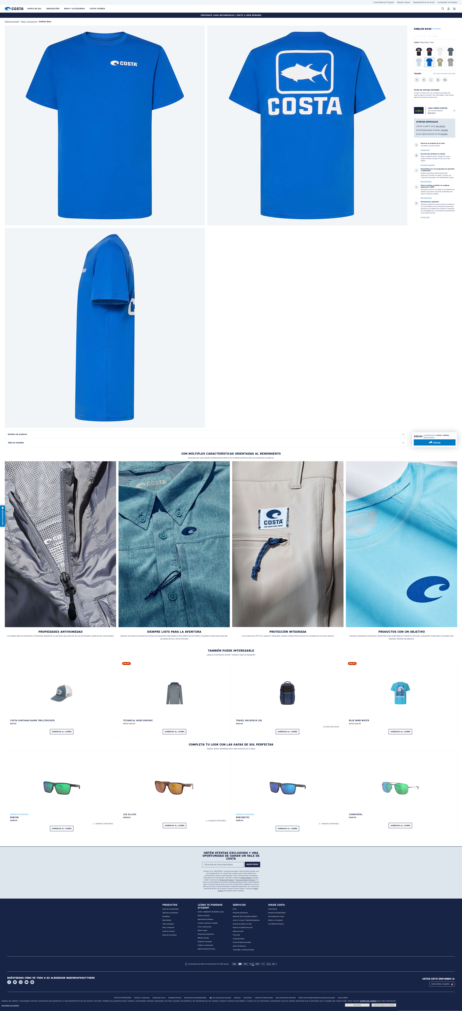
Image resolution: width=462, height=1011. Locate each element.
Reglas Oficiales (246, 878)
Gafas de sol (34, 8)
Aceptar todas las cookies (383, 1005)
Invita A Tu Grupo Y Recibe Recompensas (246, 920)
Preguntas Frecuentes (205, 941)
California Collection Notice (264, 998)
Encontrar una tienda (428, 165)
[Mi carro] (454, 9)
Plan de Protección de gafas (242, 942)
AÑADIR (436, 443)
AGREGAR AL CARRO (62, 731)
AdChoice (237, 998)
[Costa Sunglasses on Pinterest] (32, 982)
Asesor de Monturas (239, 946)
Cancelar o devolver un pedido (208, 923)
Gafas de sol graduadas (170, 913)
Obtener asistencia (204, 915)
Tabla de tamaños (16, 443)
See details (440, 126)
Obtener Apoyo (403, 2)
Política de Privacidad (226, 880)
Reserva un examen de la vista (243, 928)
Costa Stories (97, 8)
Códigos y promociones (205, 945)
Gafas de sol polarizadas (170, 909)
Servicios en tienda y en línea (242, 924)
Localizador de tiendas (447, 2)
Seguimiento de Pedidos (205, 919)
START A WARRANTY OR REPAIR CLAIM (210, 912)
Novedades (166, 916)
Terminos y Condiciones (142, 998)
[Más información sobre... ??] (454, 111)
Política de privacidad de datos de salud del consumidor (317, 998)
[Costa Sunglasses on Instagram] (21, 982)
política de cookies (368, 1001)
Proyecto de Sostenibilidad (276, 913)
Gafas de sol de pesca (169, 935)
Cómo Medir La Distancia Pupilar (243, 950)
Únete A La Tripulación (275, 920)
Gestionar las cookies (10, 1005)
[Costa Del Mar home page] (14, 8)
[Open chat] (2, 516)
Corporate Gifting (238, 939)
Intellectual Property (174, 998)
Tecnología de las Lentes (276, 916)
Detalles (444, 130)
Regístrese (252, 864)
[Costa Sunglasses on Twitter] (15, 982)
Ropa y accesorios (74, 8)
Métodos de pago (203, 938)
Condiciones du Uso (158, 998)
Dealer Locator (202, 930)
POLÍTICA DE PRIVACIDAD (122, 998)
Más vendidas (166, 920)
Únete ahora (432, 113)
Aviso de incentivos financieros (286, 998)
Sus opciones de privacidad (222, 998)
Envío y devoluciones (204, 927)
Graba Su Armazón (168, 931)
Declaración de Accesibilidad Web (195, 998)
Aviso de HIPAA (343, 998)
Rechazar (357, 1005)
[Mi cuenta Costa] (448, 9)
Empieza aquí (425, 150)
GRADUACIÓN (52, 8)
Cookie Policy (247, 998)
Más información (429, 437)
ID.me (234, 909)
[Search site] (443, 9)
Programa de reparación (206, 934)
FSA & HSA (236, 935)
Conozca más (425, 217)
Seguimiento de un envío (424, 2)
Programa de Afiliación (240, 913)
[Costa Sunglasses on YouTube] (26, 982)
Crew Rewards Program (383, 2)
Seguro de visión (238, 931)
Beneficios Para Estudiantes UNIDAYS (245, 916)
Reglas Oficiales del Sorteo (206, 949)
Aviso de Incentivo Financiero (245, 880)
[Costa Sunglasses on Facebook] (9, 982)
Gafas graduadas (168, 924)
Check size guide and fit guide (445, 73)
